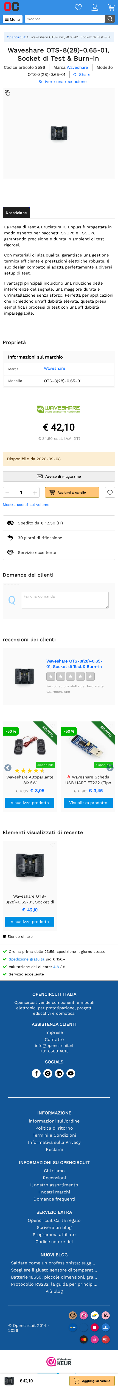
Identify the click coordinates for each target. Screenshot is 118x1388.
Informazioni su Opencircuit (54, 1162)
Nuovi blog (54, 1254)
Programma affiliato (54, 1234)
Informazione (54, 1112)
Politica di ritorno (54, 1128)
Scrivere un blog (54, 1227)
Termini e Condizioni (54, 1135)
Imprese (54, 1032)
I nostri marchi (54, 1192)
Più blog (54, 1291)
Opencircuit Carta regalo (54, 1220)
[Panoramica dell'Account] (90, 8)
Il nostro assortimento (54, 1184)
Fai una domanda (39, 596)
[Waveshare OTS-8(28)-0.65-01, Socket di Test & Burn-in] (24, 676)
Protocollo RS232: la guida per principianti (54, 1284)
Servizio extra (54, 1212)
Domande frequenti (54, 1199)
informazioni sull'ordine (54, 1121)
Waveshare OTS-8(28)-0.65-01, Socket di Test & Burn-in (74, 664)
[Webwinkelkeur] (59, 1362)
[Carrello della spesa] (106, 8)
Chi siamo (54, 1170)
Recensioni (54, 1177)
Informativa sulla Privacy (54, 1142)
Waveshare (54, 368)
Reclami (54, 1149)
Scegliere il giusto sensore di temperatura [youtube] (54, 1270)
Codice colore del (54, 1241)
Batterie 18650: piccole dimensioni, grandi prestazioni (54, 1277)
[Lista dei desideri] (73, 8)
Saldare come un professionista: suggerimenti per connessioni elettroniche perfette (54, 1262)
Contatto (54, 1039)
